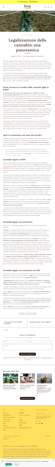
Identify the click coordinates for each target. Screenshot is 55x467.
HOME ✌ (5, 413)
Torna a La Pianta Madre (28, 313)
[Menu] (3, 7)
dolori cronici (28, 153)
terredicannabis (9, 436)
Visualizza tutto (27, 398)
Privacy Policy (7, 419)
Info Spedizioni (7, 415)
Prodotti (5, 425)
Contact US (6, 421)
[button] (45, 7)
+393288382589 (22, 422)
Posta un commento (27, 354)
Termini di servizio (47, 357)
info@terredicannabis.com (25, 427)
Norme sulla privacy (34, 357)
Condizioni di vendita (8, 417)
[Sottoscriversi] (51, 413)
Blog (4, 423)
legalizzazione (7, 166)
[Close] (53, 460)
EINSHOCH (5, 439)
